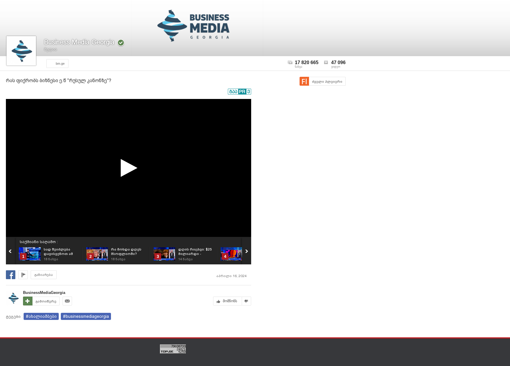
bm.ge (60, 63)
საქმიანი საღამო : (39, 242)
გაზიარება (44, 275)
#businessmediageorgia (86, 316)
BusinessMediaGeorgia (44, 293)
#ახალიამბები (41, 316)
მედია (50, 49)
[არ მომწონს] (246, 301)
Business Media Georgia (79, 42)
